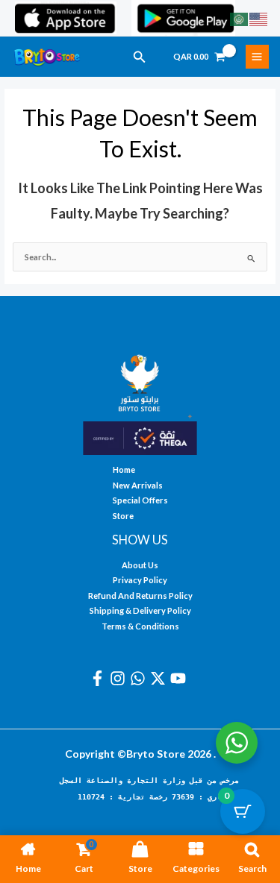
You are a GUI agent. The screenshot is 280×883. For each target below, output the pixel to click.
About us (140, 565)
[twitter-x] (160, 678)
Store (123, 516)
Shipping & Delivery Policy (140, 610)
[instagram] (120, 678)
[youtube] (180, 678)
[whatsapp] (140, 678)
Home (124, 469)
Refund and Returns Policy (140, 595)
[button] (139, 57)
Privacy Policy (140, 580)
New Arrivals (138, 485)
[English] (259, 18)
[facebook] (100, 678)
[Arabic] (239, 18)
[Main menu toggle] (257, 56)
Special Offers (140, 500)
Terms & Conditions (140, 626)
